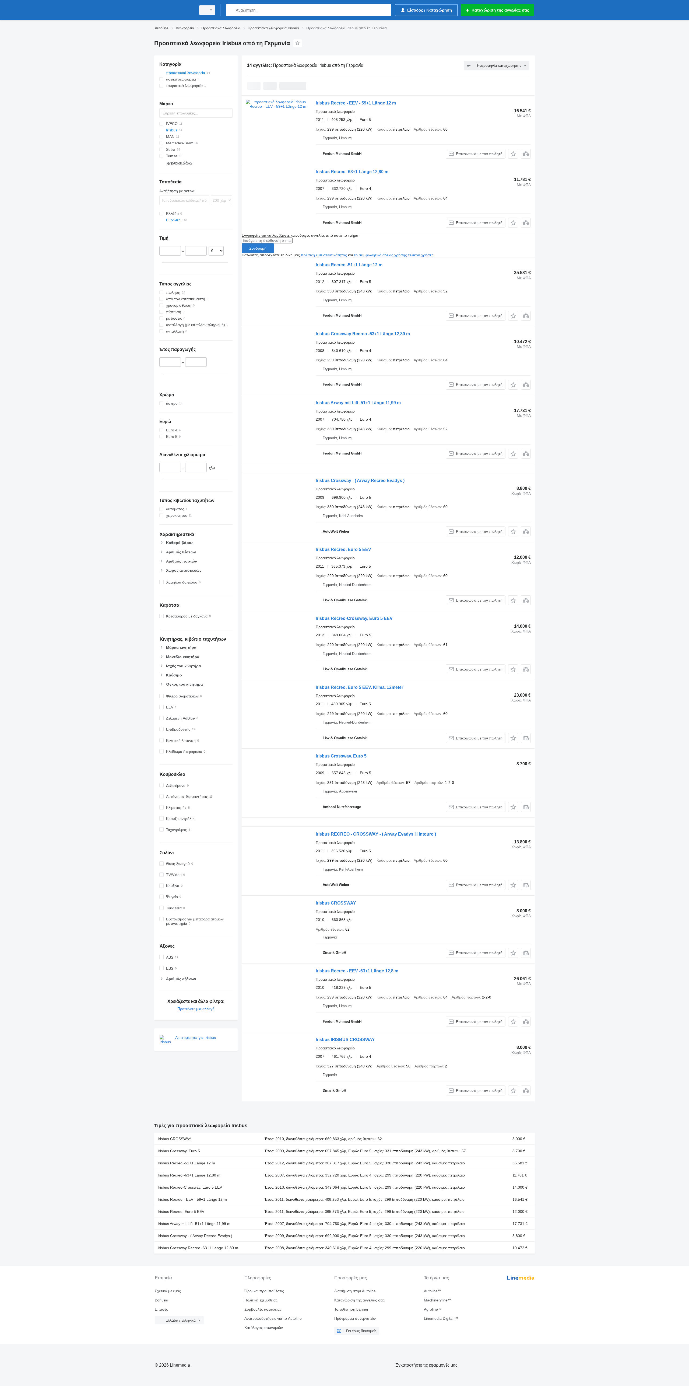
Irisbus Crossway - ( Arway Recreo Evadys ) (360, 480)
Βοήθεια (161, 1300)
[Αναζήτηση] (231, 10)
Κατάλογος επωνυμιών (263, 1327)
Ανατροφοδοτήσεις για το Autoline (273, 1318)
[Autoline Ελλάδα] (173, 10)
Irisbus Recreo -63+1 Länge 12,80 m (352, 171)
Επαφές (161, 1309)
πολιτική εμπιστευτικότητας (324, 255)
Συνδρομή (257, 248)
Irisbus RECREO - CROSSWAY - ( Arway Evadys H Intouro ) (376, 834)
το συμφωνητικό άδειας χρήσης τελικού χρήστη (394, 255)
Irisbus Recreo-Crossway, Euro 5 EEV (354, 618)
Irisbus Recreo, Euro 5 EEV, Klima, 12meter (359, 687)
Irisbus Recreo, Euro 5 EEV (343, 549)
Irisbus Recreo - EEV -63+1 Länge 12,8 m (357, 971)
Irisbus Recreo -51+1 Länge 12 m (349, 265)
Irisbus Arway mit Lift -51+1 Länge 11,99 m (358, 402)
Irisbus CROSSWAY (336, 903)
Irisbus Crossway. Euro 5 (341, 756)
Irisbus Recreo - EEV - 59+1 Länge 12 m (356, 103)
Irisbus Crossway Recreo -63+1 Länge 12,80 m (363, 333)
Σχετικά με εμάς (168, 1291)
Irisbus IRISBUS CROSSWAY (345, 1039)
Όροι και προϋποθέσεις (264, 1291)
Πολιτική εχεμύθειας (260, 1300)
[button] (513, 154)
